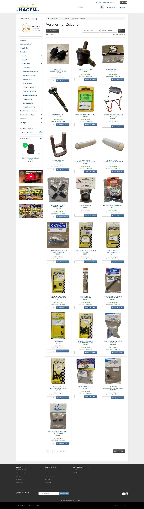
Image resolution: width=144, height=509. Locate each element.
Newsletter (19, 482)
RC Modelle (25, 60)
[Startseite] (48, 19)
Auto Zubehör (27, 83)
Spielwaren (24, 119)
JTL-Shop (124, 506)
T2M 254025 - (58, 341)
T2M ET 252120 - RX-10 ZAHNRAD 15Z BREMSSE (58, 296)
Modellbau (23, 52)
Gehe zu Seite (118, 451)
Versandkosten (20, 479)
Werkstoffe (26, 68)
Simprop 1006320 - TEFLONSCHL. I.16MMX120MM (86, 161)
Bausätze (25, 56)
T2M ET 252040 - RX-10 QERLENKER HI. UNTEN (85, 342)
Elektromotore (27, 79)
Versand (83, 500)
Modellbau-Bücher (29, 107)
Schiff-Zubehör (28, 103)
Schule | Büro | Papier (27, 115)
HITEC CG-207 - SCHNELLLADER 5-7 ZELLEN (113, 115)
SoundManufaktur (26, 44)
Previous (22, 153)
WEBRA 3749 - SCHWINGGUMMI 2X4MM (58, 70)
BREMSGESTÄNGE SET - (85, 387)
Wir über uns (76, 473)
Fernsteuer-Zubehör (29, 87)
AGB (46, 469)
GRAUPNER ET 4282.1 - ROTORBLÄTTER (58, 206)
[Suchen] (102, 7)
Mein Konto (106, 2)
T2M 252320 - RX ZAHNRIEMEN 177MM (86, 251)
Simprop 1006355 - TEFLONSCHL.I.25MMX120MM (113, 161)
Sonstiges (23, 123)
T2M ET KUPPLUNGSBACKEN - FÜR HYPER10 (58, 432)
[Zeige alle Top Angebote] (41, 138)
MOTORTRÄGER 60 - (58, 160)
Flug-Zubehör (27, 99)
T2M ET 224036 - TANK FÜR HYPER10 (113, 342)
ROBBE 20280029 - (86, 205)
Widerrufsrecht (49, 476)
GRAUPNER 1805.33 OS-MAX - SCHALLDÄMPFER (58, 251)
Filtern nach (52, 31)
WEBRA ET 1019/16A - (86, 69)
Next (39, 153)
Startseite (98, 2)
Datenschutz (48, 479)
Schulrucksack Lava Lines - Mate (31, 158)
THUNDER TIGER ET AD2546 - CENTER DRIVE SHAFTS (113, 296)
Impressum (48, 473)
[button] (120, 31)
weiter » (62, 451)
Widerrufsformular (21, 469)
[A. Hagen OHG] (33, 7)
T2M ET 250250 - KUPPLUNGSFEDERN (113, 251)
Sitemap (18, 476)
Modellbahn (24, 48)
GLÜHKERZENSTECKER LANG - (113, 205)
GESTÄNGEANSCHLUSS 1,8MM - (85, 115)
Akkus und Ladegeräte (30, 72)
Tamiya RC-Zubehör (29, 75)
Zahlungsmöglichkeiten (22, 473)
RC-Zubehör (26, 64)
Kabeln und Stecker (29, 91)
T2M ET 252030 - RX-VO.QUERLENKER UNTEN (58, 387)
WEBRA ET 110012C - (113, 69)
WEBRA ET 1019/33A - (58, 115)
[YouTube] (126, 493)
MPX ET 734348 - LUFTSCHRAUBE (85, 296)
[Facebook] (123, 493)
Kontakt (112, 2)
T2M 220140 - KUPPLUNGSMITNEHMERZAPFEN (113, 387)
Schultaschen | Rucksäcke (28, 111)
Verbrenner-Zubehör (30, 95)
